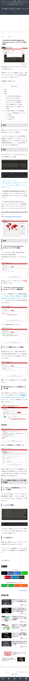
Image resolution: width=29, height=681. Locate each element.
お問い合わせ (14, 674)
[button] (21, 577)
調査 (5, 91)
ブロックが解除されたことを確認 (14, 104)
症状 (5, 89)
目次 (12, 86)
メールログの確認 (10, 117)
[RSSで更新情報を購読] (21, 585)
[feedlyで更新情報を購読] (7, 585)
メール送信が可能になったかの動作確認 (14, 110)
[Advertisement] (14, 24)
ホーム (7, 672)
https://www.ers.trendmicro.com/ (13, 216)
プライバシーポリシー (21, 672)
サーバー (5, 566)
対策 (5, 93)
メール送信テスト (10, 119)
